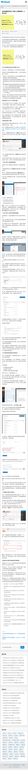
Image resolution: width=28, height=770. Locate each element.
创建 (16, 742)
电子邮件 (5, 754)
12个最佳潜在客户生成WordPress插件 (11, 718)
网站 (22, 754)
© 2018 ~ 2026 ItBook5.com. (14, 766)
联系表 (7, 33)
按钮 (16, 747)
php (10, 735)
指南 (10, 747)
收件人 (4, 33)
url (15, 737)
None (5, 735)
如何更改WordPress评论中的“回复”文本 (11, 708)
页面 (15, 758)
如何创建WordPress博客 (8, 715)
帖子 (5, 747)
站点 (17, 754)
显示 (15, 749)
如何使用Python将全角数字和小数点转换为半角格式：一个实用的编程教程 (14, 693)
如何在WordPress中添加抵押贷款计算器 (11, 698)
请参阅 (23, 756)
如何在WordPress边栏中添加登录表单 (11, 695)
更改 (21, 749)
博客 (5, 744)
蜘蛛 (11, 756)
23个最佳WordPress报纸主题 (9, 705)
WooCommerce (6, 740)
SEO (10, 737)
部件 (4, 758)
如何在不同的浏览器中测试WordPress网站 (12, 703)
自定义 (5, 756)
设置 (17, 756)
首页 (2, 6)
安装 (23, 744)
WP (23, 740)
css (9, 733)
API (4, 733)
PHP (5, 6)
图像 (18, 744)
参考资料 (11, 744)
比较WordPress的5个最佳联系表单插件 (11, 713)
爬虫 (15, 751)
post (16, 735)
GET (14, 733)
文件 (10, 749)
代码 (11, 742)
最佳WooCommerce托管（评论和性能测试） (12, 720)
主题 (5, 742)
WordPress (9, 6)
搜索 (22, 647)
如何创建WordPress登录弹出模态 (10, 700)
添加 (5, 751)
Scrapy (5, 737)
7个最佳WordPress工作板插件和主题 (11, 710)
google (20, 733)
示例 (11, 754)
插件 (22, 747)
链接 (10, 758)
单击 (22, 742)
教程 (5, 749)
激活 (10, 751)
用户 (21, 751)
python (22, 735)
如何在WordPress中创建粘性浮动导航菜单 (12, 723)
